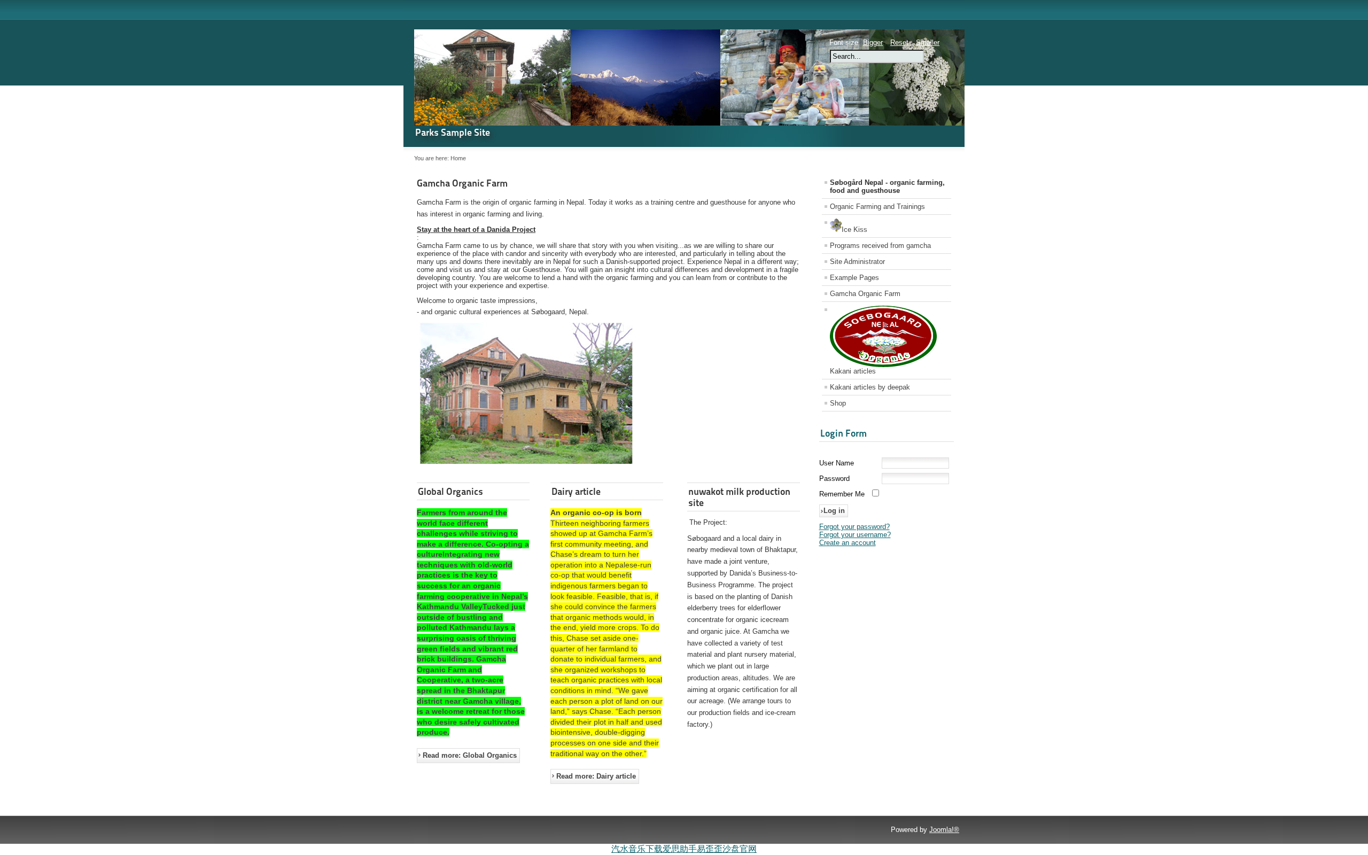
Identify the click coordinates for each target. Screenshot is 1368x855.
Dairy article (576, 491)
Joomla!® (944, 830)
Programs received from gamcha (880, 246)
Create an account (847, 543)
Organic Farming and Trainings (877, 207)
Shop (838, 403)
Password (834, 479)
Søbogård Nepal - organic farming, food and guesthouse (887, 186)
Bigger (873, 42)
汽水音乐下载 (637, 848)
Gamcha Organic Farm (462, 183)
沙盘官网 (739, 848)
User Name (836, 463)
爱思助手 (680, 848)
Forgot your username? (855, 535)
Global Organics (450, 491)
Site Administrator (857, 262)
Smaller (927, 42)
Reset (899, 42)
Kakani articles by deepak (870, 387)
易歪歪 (709, 848)
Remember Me (842, 494)
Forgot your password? (854, 527)
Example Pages (854, 278)
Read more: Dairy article (596, 776)
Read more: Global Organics (470, 755)
